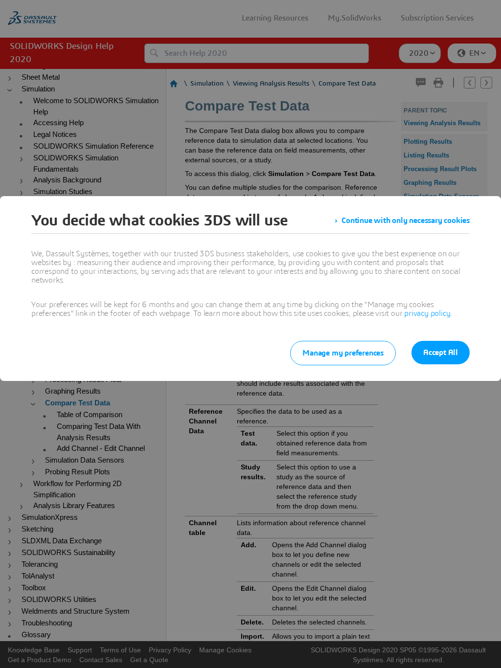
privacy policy (427, 313)
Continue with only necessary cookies (406, 220)
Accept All (440, 352)
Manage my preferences (343, 353)
